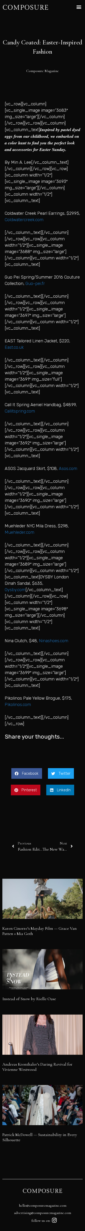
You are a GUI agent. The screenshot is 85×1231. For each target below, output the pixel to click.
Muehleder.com (19, 532)
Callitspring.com (20, 411)
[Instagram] (54, 1220)
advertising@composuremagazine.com (42, 1212)
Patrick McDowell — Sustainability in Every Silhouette (39, 1137)
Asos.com (68, 468)
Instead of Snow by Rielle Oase (29, 998)
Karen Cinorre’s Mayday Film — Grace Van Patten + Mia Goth (39, 931)
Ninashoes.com (53, 640)
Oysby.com (15, 589)
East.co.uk (14, 347)
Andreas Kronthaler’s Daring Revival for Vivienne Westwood (37, 1067)
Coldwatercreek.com (24, 219)
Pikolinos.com (18, 704)
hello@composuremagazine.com (42, 1205)
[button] (79, 7)
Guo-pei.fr (35, 283)
